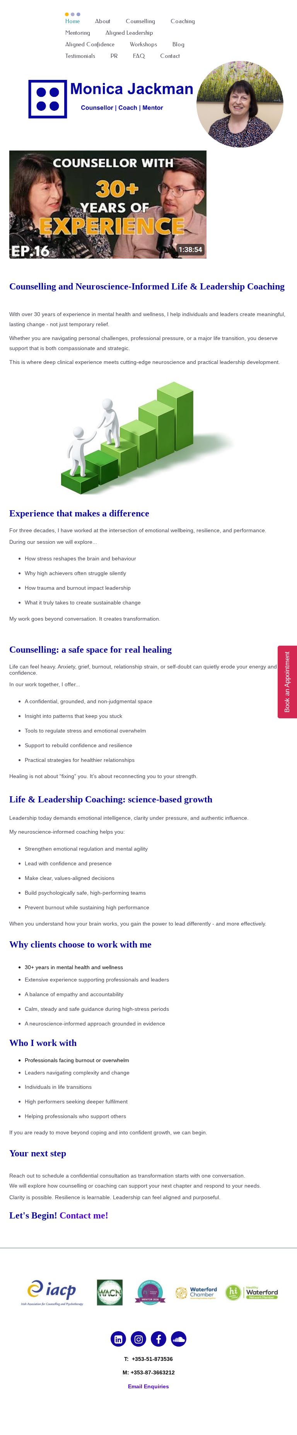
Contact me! (84, 1215)
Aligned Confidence (89, 44)
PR (114, 55)
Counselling (140, 21)
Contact (170, 55)
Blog (178, 44)
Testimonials (80, 55)
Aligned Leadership (129, 32)
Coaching (183, 21)
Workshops (143, 44)
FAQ (139, 55)
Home (72, 21)
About (102, 21)
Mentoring (77, 32)
